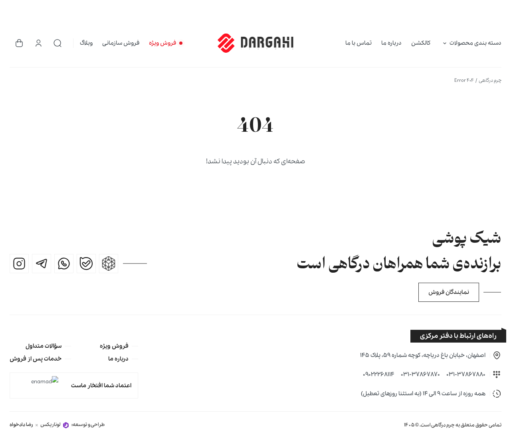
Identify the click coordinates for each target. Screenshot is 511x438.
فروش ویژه (162, 43)
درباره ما (391, 43)
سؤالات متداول (43, 346)
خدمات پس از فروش (35, 359)
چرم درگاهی (490, 80)
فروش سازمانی (120, 43)
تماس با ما (358, 43)
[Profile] (38, 43)
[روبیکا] (108, 263)
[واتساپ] (63, 263)
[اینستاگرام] (19, 263)
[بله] (86, 263)
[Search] (57, 43)
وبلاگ (86, 43)
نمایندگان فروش (448, 292)
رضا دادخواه (21, 424)
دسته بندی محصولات (475, 43)
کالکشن (420, 43)
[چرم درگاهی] (255, 43)
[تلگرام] (41, 263)
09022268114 (378, 375)
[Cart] (19, 43)
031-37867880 (465, 375)
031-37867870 (420, 375)
